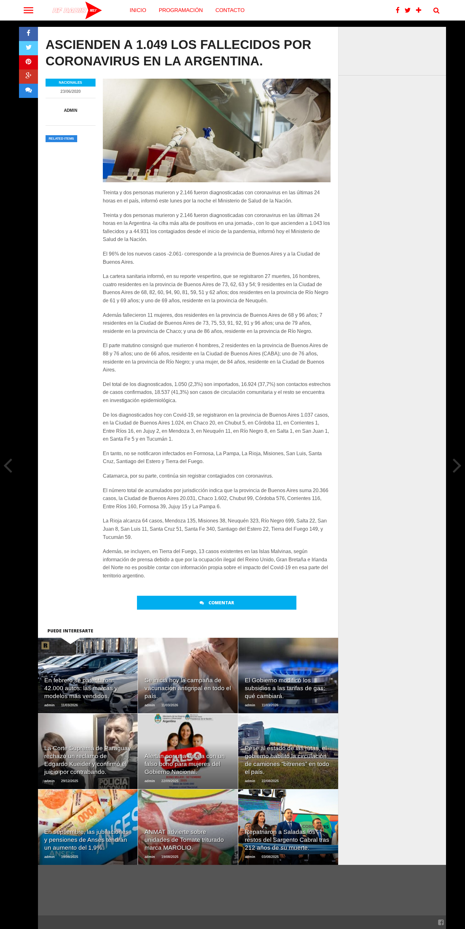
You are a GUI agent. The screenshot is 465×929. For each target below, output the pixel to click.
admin (70, 110)
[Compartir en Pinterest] (28, 62)
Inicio (138, 10)
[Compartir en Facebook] (28, 34)
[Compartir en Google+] (28, 76)
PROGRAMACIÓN (181, 10)
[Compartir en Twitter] (28, 48)
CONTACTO (230, 10)
